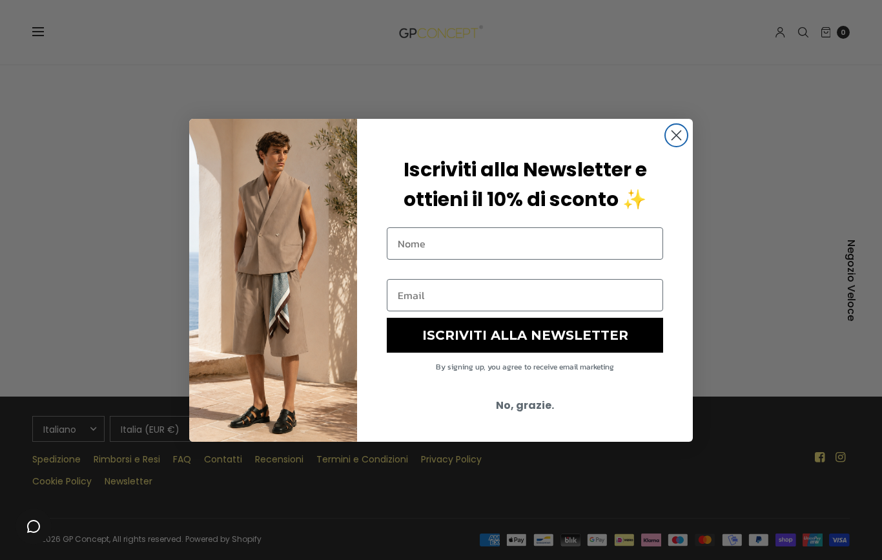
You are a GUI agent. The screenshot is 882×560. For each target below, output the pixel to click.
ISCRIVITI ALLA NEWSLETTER (525, 335)
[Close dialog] (676, 135)
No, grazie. (525, 405)
